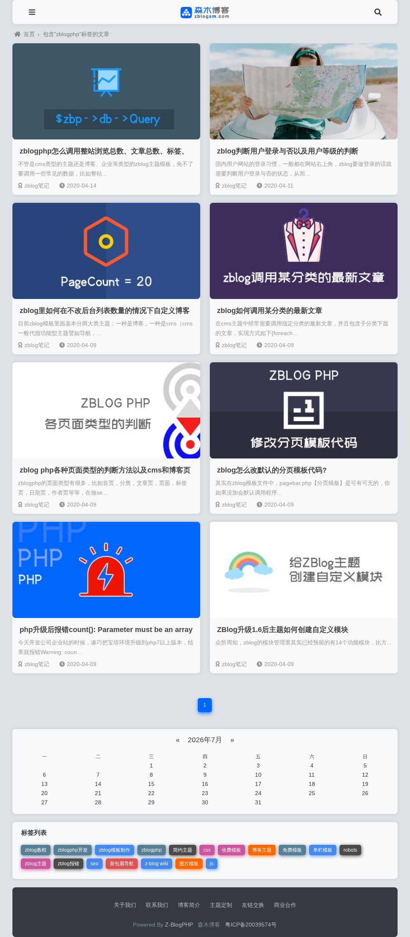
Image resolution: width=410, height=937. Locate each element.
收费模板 (231, 850)
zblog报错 (68, 863)
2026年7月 (205, 740)
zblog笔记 (36, 185)
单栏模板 (322, 850)
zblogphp (151, 850)
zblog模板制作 (114, 850)
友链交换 (253, 905)
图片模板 (189, 863)
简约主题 (182, 850)
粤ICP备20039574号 (251, 924)
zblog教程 (35, 850)
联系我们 (157, 905)
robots (350, 850)
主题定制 (221, 905)
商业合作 (285, 905)
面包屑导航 (122, 863)
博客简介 (189, 905)
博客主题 (261, 850)
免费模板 (292, 850)
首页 (29, 34)
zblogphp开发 (73, 850)
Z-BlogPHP (179, 924)
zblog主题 (35, 863)
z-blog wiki (156, 863)
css (207, 850)
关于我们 (125, 905)
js (211, 863)
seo (94, 863)
